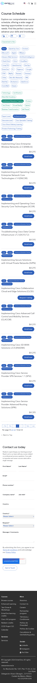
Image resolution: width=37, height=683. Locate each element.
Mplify (11, 73)
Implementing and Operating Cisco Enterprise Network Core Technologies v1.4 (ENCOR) (18, 175)
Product (28, 101)
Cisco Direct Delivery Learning (12, 124)
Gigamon (20, 69)
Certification (17, 93)
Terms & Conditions (10, 550)
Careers (23, 607)
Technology (6, 93)
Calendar (4, 630)
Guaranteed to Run (8, 42)
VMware (22, 53)
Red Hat (5, 82)
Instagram (26, 649)
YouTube (25, 652)
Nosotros (23, 600)
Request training (26, 298)
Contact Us (24, 604)
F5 (13, 69)
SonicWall (5, 86)
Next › (28, 426)
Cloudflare (23, 61)
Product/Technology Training (12, 129)
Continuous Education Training (12, 101)
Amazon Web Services (9, 57)
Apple (14, 53)
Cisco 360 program (8, 619)
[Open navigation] (35, 3)
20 (12, 430)
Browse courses (7, 600)
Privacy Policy (11, 552)
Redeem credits (7, 623)
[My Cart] (32, 3)
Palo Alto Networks (16, 77)
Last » (33, 426)
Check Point (6, 61)
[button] (26, 3)
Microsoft (5, 53)
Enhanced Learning (8, 604)
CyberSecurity (16, 65)
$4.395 (32, 412)
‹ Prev (10, 426)
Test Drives (6, 105)
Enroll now (28, 156)
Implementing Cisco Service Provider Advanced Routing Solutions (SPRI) (14, 404)
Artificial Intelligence (27, 57)
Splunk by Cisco (14, 49)
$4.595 (32, 239)
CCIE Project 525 (7, 626)
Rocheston (14, 82)
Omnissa (27, 73)
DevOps (27, 65)
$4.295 (32, 152)
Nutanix (18, 73)
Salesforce (24, 82)
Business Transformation (10, 109)
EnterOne (5, 69)
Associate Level (7, 120)
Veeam (14, 86)
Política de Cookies (27, 629)
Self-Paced (25, 109)
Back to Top (7, 435)
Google (28, 69)
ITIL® (3, 73)
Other (4, 77)
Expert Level (6, 116)
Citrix (15, 61)
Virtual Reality (17, 105)
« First (5, 426)
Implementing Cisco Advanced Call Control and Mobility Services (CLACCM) (17, 316)
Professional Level (20, 116)
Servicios (4, 641)
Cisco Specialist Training (24, 120)
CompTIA (5, 65)
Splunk (27, 105)
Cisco (4, 49)
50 (14, 430)
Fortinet (25, 49)
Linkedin (25, 645)
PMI (27, 77)
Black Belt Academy (8, 97)
